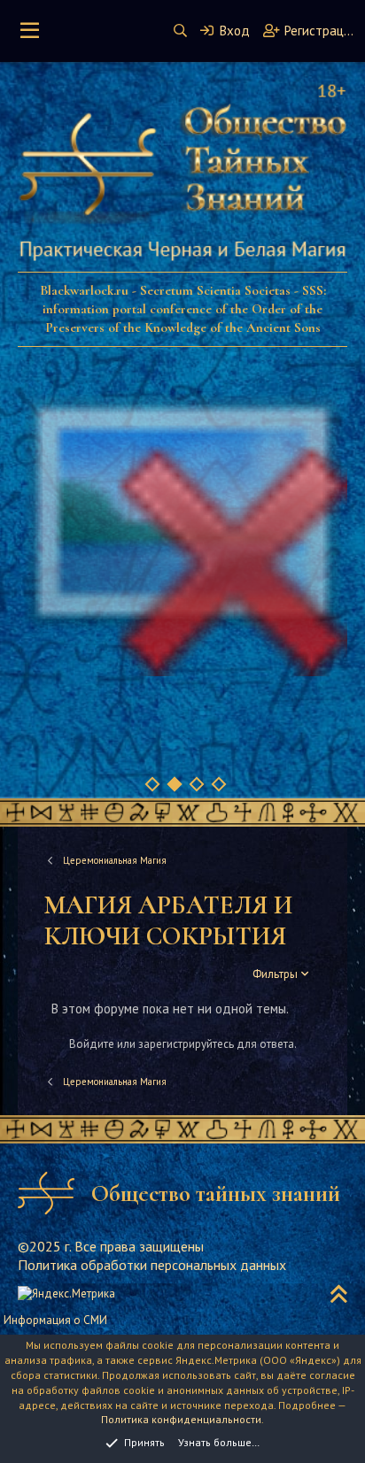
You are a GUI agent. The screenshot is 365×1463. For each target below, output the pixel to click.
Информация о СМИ (55, 1320)
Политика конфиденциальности (181, 1419)
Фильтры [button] (275, 974)
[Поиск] (180, 30)
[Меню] (29, 31)
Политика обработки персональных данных (152, 1265)
